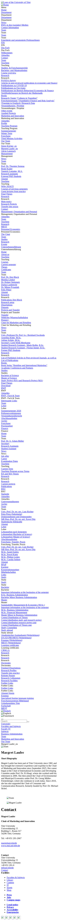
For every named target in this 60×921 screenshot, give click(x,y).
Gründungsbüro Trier (10, 703)
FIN (3, 42)
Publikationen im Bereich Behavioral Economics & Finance (27, 90)
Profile (4, 123)
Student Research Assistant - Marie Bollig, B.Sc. (22, 345)
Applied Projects (8, 113)
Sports (9, 887)
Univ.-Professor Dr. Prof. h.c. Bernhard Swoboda (23, 335)
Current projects (8, 484)
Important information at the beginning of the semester (25, 592)
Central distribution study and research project (21, 620)
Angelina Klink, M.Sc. (11, 337)
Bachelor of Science (10, 375)
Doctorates (6, 663)
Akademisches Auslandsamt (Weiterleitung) (20, 635)
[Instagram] (15, 918)
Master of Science (9, 378)
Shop (9, 890)
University (5, 724)
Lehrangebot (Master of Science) (15, 537)
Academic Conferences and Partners (17, 368)
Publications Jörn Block (11, 300)
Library (10, 880)
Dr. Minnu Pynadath (10, 287)
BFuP (3, 564)
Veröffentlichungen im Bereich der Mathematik (22, 93)
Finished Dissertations (11, 668)
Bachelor (5, 587)
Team (3, 30)
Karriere (4, 567)
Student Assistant (8, 448)
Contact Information (10, 27)
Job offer (5, 456)
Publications (6, 486)
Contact (4, 58)
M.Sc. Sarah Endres (10, 552)
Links (3, 574)
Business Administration (11, 734)
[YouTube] (11, 918)
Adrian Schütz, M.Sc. (10, 340)
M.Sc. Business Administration (14, 610)
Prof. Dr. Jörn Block (10, 277)
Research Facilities (9, 680)
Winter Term (6, 133)
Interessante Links (9, 400)
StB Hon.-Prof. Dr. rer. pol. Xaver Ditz (18, 519)
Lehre (3, 406)
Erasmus (5, 695)
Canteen (10, 882)
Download (5, 385)
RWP (3, 388)
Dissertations (6, 305)
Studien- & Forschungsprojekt (14, 68)
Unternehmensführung (11, 247)
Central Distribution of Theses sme (16, 625)
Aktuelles (5, 55)
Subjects (5, 731)
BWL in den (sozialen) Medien (14, 25)
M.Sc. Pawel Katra (9, 554)
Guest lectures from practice (13, 191)
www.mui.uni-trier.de (10, 845)
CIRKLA (5, 650)
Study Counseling (9, 627)
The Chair (5, 234)
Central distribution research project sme (18, 622)
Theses (4, 267)
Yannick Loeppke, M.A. (12, 171)
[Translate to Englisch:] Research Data (18, 103)
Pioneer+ (5, 320)
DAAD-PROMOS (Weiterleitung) (16, 638)
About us (5, 254)
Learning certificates (10, 645)
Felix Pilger (6, 290)
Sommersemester (8, 131)
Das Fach (5, 48)
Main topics (6, 201)
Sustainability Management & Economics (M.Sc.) (23, 605)
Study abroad (7, 630)
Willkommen (6, 53)
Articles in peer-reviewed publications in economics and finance (29, 83)
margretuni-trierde (9, 843)
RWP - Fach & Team (10, 395)
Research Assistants (9, 446)
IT (8, 885)
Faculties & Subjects (16, 877)
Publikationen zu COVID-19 (14, 85)
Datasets (5, 307)
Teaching (5, 63)
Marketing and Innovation (12, 116)
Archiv (4, 421)
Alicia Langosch (8, 151)
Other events (6, 111)
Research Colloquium (10, 678)
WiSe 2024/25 (7, 186)
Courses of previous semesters (14, 189)
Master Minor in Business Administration (19, 615)
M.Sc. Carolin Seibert (10, 559)
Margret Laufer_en (9, 148)
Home (4, 10)
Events (4, 244)
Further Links (7, 683)
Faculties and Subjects (11, 726)
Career (4, 458)
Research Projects (9, 204)
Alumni (4, 179)
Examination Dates (9, 461)
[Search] (28, 721)
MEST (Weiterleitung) (11, 643)
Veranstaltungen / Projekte (12, 105)
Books (4, 95)
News (3, 22)
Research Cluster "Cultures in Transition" (19, 98)
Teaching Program (9, 126)
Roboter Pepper (8, 675)
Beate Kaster (6, 169)
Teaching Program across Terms (15, 471)
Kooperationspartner (10, 569)
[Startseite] (16, 2)
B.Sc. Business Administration (14, 595)
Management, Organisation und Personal (19, 211)
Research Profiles (8, 670)
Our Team (5, 141)
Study (3, 577)
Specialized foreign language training (17, 698)
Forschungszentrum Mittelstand (15, 701)
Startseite (5, 494)
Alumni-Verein (7, 693)
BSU (3, 489)
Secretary (5, 443)
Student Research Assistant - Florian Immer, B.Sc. (23, 348)
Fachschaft (6, 706)
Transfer (4, 315)
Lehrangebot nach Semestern (14, 532)
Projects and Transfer (10, 310)
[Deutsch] (6, 711)
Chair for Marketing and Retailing (16, 322)
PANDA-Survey (8, 80)
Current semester (8, 264)
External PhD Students (11, 176)
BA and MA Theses (10, 474)
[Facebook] (3, 918)
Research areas (7, 302)
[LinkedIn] (19, 918)
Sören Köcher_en (9, 146)
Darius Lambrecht (9, 285)
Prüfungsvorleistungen (11, 413)
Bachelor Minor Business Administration (19, 597)
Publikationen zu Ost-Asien (13, 88)
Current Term (7, 469)
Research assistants (9, 174)
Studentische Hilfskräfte (11, 522)
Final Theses (6, 194)
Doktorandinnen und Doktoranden (16, 516)
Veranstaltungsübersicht (11, 416)
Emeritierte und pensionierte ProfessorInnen (20, 40)
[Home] (5, 5)
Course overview (8, 73)
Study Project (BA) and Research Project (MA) (22, 380)
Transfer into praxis (9, 206)
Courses (4, 262)
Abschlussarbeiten (9, 418)
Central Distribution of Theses (14, 617)
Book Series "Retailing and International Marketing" (24, 365)
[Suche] (2, 719)
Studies (4, 239)
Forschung (5, 136)
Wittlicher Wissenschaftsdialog (14, 317)
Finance (4, 428)
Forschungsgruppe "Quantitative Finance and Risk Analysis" (28, 100)
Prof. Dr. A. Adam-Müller (12, 441)
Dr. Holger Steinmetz (10, 282)
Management (7, 153)
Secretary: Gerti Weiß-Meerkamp (15, 343)
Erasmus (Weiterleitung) (11, 640)
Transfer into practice (10, 673)
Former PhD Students (10, 350)
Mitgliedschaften (8, 572)
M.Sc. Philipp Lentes (10, 557)
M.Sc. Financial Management (14, 612)
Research (5, 75)
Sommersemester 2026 (11, 411)
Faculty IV (6, 729)
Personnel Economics (10, 229)
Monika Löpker (8, 279)
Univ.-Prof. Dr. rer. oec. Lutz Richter (17, 511)
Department (6, 12)
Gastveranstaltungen (10, 501)
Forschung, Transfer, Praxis (13, 542)
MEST (4, 227)
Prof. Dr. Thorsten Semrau (12, 166)
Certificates (6, 269)
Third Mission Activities (11, 138)
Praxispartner (7, 426)
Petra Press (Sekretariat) (11, 514)
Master (4, 600)
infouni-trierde (7, 868)
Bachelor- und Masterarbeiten (14, 70)
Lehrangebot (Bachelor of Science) (16, 534)
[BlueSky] (7, 918)
